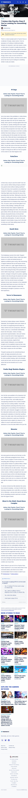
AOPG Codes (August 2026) (19, 642)
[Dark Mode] (20, 2)
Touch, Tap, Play (14, 781)
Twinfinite (14, 761)
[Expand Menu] (23, 2)
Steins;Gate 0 (14, 574)
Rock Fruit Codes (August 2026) (20, 676)
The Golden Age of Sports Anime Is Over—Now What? (21, 702)
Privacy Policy (4, 749)
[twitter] (5, 740)
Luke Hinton (17, 629)
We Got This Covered (14, 770)
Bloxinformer (14, 784)
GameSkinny (14, 775)
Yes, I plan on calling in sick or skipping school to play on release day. (15, 591)
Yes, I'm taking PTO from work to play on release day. (14, 586)
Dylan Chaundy (4, 664)
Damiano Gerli (4, 646)
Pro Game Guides (14, 759)
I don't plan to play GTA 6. (11, 598)
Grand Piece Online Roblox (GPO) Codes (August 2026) (21, 660)
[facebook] (8, 740)
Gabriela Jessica (5, 629)
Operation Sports (14, 777)
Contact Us (11, 745)
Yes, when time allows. (10, 595)
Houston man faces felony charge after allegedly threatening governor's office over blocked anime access (7, 720)
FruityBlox (14, 782)
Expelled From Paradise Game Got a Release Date (7, 702)
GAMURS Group (24, 789)
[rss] (2, 740)
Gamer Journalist (14, 773)
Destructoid (14, 771)
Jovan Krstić (17, 644)
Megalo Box (6, 574)
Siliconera (14, 768)
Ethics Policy (4, 747)
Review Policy (12, 747)
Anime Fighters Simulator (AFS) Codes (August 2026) (6, 678)
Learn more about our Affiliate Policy (7, 610)
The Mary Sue (14, 779)
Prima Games (14, 766)
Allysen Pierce (18, 678)
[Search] (18, 2)
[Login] (25, 2)
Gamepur (14, 762)
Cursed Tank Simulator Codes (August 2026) (6, 643)
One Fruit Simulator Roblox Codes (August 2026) (6, 660)
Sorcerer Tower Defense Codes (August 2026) (19, 626)
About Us (3, 745)
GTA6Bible (14, 786)
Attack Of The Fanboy (14, 764)
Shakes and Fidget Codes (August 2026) (7, 626)
